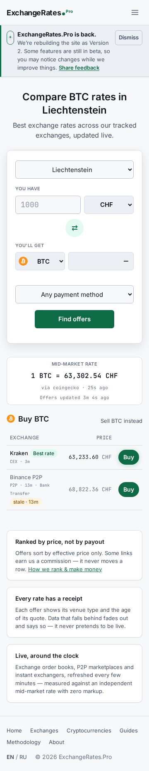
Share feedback (79, 67)
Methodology (24, 742)
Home (14, 730)
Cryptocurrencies (89, 730)
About (56, 742)
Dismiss (130, 37)
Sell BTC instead (121, 420)
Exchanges (44, 730)
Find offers (74, 319)
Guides (129, 730)
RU (23, 757)
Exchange (24, 437)
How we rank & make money (65, 569)
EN (10, 757)
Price (104, 437)
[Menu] (134, 12)
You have (28, 189)
